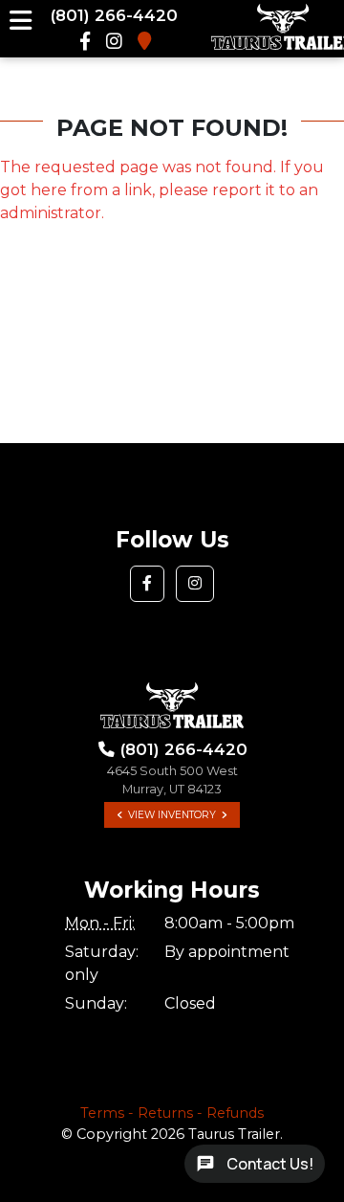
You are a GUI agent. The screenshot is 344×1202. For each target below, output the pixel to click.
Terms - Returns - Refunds (172, 1113)
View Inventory (172, 815)
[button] (147, 584)
